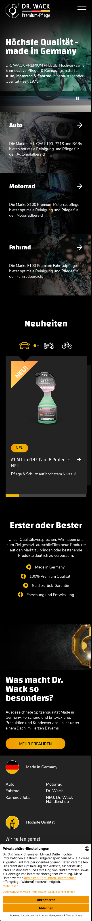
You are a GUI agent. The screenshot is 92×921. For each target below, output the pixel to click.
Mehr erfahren (35, 744)
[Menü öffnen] (81, 10)
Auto (16, 125)
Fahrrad (20, 247)
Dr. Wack (54, 790)
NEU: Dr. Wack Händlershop (59, 799)
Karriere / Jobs (18, 797)
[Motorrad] (49, 345)
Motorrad (22, 186)
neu (19, 447)
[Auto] (24, 345)
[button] (34, 345)
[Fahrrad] (67, 345)
